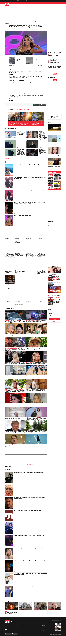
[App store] (43, 105)
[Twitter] (60, 620)
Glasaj (55, 319)
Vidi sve (54, 73)
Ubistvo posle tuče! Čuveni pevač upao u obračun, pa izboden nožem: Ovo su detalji (29, 560)
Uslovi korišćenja (45, 629)
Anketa (49, 309)
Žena (18, 628)
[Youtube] (58, 620)
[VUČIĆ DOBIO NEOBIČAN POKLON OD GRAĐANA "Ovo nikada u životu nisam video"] (32, 152)
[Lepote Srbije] (19, 0)
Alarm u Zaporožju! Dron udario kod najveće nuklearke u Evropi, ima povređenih (11, 612)
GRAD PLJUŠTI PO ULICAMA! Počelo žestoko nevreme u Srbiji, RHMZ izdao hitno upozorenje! (38, 58)
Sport (6, 629)
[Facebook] (53, 620)
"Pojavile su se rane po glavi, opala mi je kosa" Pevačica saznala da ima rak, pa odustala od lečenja (54, 156)
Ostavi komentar (30, 464)
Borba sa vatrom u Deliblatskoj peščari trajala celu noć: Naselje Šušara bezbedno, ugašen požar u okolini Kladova (54, 144)
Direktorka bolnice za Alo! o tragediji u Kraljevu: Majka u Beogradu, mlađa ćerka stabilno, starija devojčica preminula (25, 612)
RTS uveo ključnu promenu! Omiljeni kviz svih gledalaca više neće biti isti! (27, 510)
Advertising (44, 626)
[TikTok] (57, 620)
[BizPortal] (13, 0)
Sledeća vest (40, 65)
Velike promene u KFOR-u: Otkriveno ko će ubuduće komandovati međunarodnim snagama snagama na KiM (54, 60)
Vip (17, 625)
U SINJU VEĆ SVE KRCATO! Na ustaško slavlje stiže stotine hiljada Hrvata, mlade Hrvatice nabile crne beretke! (20, 59)
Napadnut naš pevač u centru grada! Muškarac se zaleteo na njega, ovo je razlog (29, 535)
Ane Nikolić (34, 82)
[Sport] (33, 0)
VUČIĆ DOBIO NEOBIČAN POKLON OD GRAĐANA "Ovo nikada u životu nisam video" (42, 151)
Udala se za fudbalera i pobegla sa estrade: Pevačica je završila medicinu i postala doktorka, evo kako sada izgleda (54, 167)
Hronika (6, 628)
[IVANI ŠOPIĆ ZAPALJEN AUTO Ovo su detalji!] (9, 220)
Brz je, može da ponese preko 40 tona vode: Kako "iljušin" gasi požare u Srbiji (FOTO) (54, 133)
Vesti (5, 625)
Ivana (16, 95)
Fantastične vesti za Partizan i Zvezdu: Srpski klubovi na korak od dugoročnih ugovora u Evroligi (54, 56)
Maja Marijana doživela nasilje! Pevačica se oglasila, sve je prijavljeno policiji (28, 472)
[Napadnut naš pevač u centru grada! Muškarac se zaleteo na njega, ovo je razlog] (9, 541)
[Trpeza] (28, 0)
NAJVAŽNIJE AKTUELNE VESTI (22, 109)
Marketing (43, 625)
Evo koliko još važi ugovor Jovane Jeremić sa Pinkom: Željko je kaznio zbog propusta (30, 548)
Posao (43, 630)
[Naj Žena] (24, 0)
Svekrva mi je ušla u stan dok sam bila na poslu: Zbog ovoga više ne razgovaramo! (40, 611)
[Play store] (36, 105)
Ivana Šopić (7, 158)
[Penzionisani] (39, 0)
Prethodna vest (11, 65)
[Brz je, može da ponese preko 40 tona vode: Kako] (54, 127)
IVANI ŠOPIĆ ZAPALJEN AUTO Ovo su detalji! (22, 215)
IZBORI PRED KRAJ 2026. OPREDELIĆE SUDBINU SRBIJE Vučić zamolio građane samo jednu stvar (21, 143)
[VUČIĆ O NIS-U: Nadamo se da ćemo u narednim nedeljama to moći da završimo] (10, 134)
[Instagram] (55, 620)
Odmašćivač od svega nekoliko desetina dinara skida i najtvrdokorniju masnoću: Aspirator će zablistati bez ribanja (54, 63)
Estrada (7, 23)
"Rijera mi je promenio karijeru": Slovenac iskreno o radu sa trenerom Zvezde (54, 611)
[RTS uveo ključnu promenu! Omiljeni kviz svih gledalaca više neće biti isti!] (9, 515)
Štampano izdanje (52, 172)
